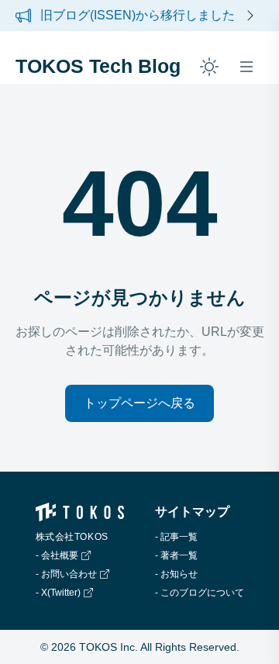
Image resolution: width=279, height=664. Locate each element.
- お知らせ (176, 574)
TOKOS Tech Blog (98, 66)
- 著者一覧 (176, 555)
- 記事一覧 (176, 536)
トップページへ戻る (139, 403)
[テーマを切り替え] (209, 67)
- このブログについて (199, 592)
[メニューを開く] (246, 67)
